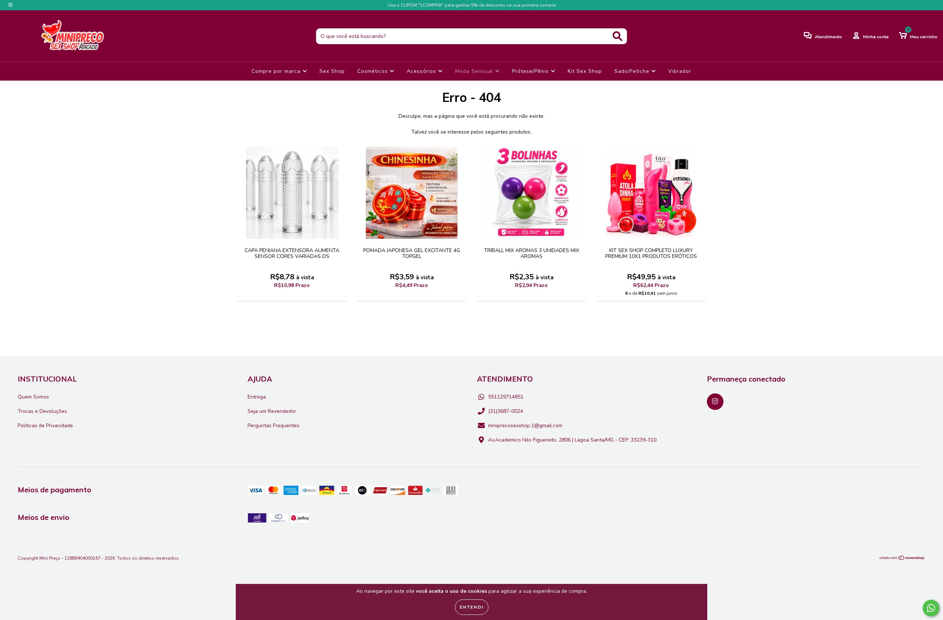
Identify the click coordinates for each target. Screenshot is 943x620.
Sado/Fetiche (632, 71)
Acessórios (422, 71)
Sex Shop (332, 71)
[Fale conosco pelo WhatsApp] (931, 608)
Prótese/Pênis (531, 71)
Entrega (257, 396)
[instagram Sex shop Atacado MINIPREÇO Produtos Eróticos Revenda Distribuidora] (10, 4)
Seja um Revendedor (272, 411)
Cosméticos (373, 71)
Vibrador (679, 71)
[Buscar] (617, 36)
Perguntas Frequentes (273, 425)
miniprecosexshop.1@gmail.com (525, 425)
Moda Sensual (475, 71)
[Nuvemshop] (902, 559)
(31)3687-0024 (505, 411)
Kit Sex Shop (585, 71)
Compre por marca (277, 71)
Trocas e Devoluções (42, 411)
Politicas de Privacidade (45, 425)
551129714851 (505, 396)
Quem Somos (33, 396)
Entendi (472, 607)
